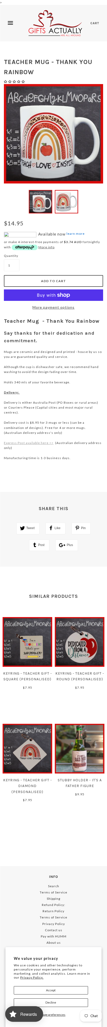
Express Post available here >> (29, 443)
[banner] (55, 23)
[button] (15, 82)
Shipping (53, 899)
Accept (51, 990)
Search (53, 886)
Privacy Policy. (32, 977)
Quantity (11, 256)
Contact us (53, 930)
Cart (94, 23)
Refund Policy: (53, 905)
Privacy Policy (53, 924)
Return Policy (53, 911)
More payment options (53, 307)
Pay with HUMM (53, 936)
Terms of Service (53, 892)
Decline (50, 1002)
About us (53, 942)
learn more (75, 234)
